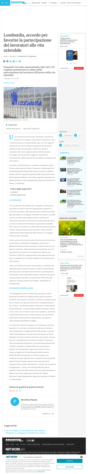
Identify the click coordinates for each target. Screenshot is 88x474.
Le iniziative (14, 192)
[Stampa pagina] (20, 61)
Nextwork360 (10, 452)
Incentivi (63, 3)
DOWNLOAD (78, 68)
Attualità (13, 56)
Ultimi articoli (36, 3)
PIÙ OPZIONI (70, 467)
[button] (5, 3)
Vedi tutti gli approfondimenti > (75, 211)
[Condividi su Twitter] (10, 61)
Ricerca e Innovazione (74, 3)
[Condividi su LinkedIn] (7, 61)
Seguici (29, 440)
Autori (12, 444)
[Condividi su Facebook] (4, 61)
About (7, 444)
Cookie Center (70, 444)
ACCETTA (70, 461)
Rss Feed (22, 444)
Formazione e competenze (27, 56)
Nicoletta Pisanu (9, 83)
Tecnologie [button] (53, 3)
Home (6, 56)
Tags (17, 444)
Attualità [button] (44, 3)
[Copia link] (16, 61)
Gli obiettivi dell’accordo (18, 195)
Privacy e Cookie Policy (33, 444)
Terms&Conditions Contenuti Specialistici (53, 444)
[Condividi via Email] (13, 61)
